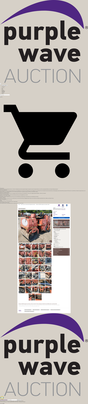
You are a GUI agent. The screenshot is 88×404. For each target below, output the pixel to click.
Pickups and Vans (30, 196)
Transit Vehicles (36, 196)
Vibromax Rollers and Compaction (29, 311)
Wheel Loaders (36, 191)
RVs (33, 196)
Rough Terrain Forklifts (13, 191)
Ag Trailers (1, 201)
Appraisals (3, 91)
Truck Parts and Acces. (18, 203)
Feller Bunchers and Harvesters (4, 193)
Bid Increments (56, 254)
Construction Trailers (6, 201)
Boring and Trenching (31, 190)
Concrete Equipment (43, 190)
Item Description (56, 251)
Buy (2, 88)
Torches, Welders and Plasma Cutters (48, 198)
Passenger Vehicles (25, 196)
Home (19, 204)
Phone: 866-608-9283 (11, 401)
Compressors (2, 198)
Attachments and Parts (15, 190)
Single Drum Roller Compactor (45, 309)
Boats (18, 196)
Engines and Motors (7, 198)
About (3, 93)
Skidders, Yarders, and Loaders (41, 193)
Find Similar (55, 253)
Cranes (47, 190)
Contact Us (3, 86)
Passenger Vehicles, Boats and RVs (5, 195)
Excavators (58, 190)
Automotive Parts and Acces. (13, 196)
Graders (61, 190)
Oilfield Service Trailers (12, 201)
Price (55, 214)
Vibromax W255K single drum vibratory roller (42, 204)
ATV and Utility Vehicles (5, 196)
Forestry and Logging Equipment (4, 192)
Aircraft (1, 196)
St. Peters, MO (55, 211)
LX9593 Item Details (57, 227)
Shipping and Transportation (58, 250)
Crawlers (49, 190)
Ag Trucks (1, 203)
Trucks (22, 203)
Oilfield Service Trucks (12, 203)
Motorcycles (20, 196)
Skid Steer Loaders (21, 191)
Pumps (40, 198)
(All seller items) (63, 209)
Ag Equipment (2, 188)
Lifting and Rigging (24, 198)
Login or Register (4, 85)
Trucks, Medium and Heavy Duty (4, 202)
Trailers (1, 200)
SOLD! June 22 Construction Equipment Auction (28, 204)
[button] (44, 185)
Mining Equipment (64, 190)
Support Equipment (3, 197)
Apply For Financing (61, 217)
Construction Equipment (28, 309)
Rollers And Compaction (36, 309)
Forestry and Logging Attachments (14, 193)
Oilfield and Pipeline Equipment (77, 190)
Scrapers (17, 191)
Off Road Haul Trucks (70, 190)
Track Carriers (32, 191)
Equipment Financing (57, 248)
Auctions (3, 87)
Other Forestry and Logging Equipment (31, 193)
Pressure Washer (37, 198)
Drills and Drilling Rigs (54, 190)
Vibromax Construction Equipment (55, 309)
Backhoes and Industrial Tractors (23, 190)
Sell (2, 89)
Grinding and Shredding (22, 193)
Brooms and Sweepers (37, 190)
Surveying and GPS (27, 191)
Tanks (42, 198)
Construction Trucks (6, 203)
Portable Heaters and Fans (31, 198)
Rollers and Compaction (6, 191)
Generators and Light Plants (18, 198)
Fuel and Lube (12, 198)
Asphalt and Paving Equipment (7, 190)
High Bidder (63, 214)
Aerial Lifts (1, 190)
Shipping (3, 92)
